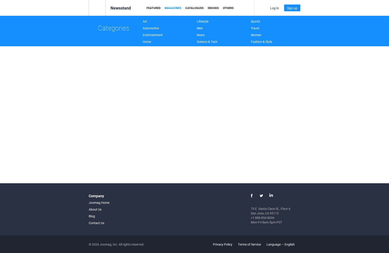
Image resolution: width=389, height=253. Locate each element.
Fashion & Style (261, 41)
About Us (95, 209)
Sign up (292, 8)
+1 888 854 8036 (262, 218)
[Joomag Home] (97, 7)
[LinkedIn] (271, 195)
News (201, 35)
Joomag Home (99, 202)
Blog (92, 216)
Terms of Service (249, 244)
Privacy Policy (222, 244)
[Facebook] (251, 195)
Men (200, 28)
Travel (255, 28)
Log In (274, 8)
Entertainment (153, 35)
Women (256, 35)
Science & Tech (207, 41)
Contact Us (96, 223)
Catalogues (194, 8)
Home (147, 41)
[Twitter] (261, 195)
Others (228, 8)
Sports (255, 21)
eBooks (213, 8)
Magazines (173, 8)
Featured (154, 8)
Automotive (151, 28)
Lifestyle (202, 21)
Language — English (281, 244)
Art (145, 21)
